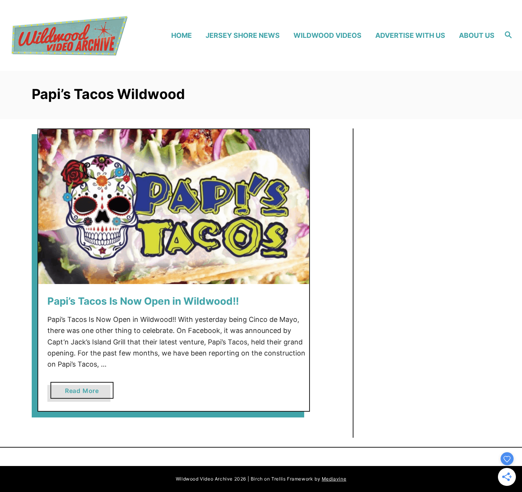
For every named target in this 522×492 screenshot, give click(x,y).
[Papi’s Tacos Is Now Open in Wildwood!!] (173, 206)
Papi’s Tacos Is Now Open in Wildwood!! (143, 301)
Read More (85, 392)
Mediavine (334, 479)
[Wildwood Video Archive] (69, 35)
